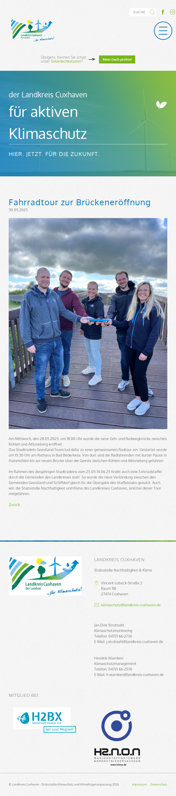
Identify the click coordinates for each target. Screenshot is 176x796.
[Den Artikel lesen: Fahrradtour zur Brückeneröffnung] (88, 427)
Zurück (14, 504)
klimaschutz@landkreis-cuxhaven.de (131, 605)
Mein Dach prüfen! (117, 59)
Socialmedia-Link (168, 12)
